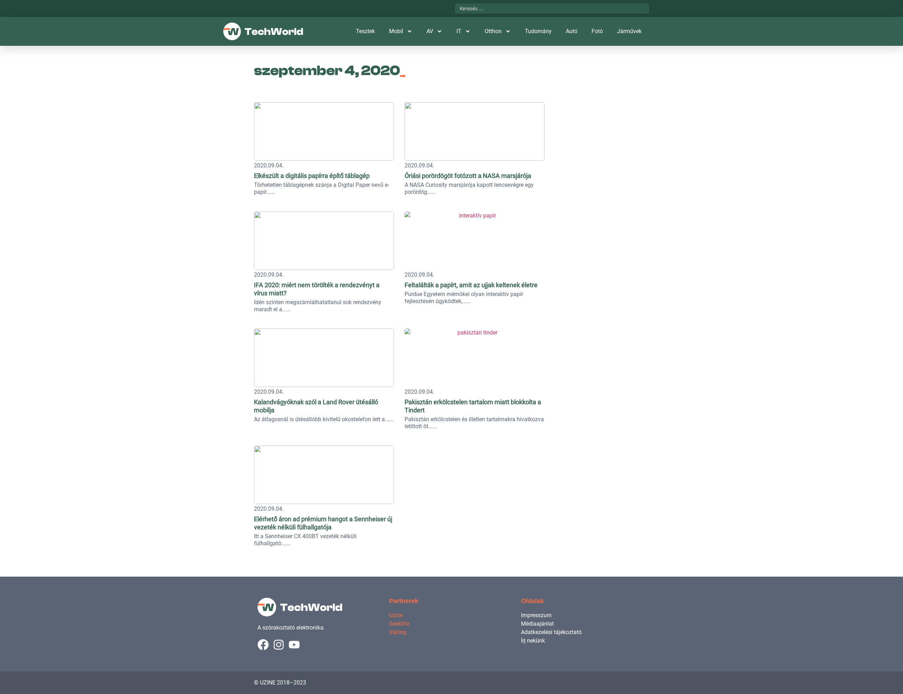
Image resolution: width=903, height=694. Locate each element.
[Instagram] (278, 644)
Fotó (597, 31)
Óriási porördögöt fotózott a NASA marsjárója (468, 175)
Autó (571, 31)
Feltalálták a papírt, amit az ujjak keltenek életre (471, 285)
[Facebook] (263, 644)
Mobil (396, 31)
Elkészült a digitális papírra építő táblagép (312, 175)
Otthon (493, 31)
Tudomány (538, 31)
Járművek (629, 31)
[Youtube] (294, 644)
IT (458, 31)
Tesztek (365, 31)
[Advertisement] (600, 143)
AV (429, 31)
